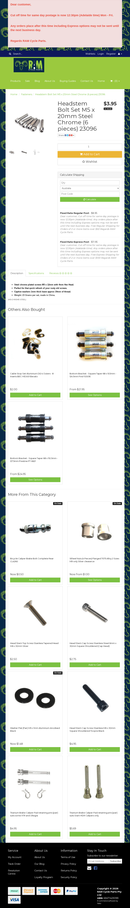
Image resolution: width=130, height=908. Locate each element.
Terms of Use (68, 857)
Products (15, 81)
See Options (95, 395)
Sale (27, 81)
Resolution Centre (14, 872)
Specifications (36, 273)
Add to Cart (91, 154)
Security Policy (69, 877)
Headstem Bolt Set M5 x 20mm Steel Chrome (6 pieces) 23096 (70, 94)
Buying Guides (68, 81)
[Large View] (12, 152)
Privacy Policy (68, 863)
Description (16, 273)
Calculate (90, 199)
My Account (14, 857)
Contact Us (87, 81)
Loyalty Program (43, 877)
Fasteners (26, 94)
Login (101, 53)
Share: (61, 135)
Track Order (14, 863)
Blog (37, 81)
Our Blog (39, 863)
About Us (50, 81)
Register (111, 53)
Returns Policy (69, 870)
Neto (99, 903)
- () (115, 81)
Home (101, 81)
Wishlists (90, 53)
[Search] (10, 53)
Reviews (54, 273)
